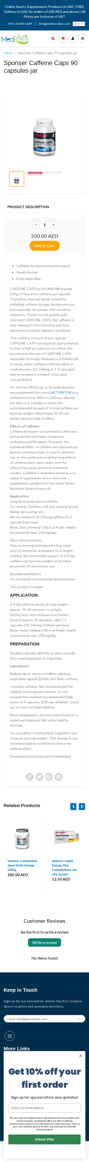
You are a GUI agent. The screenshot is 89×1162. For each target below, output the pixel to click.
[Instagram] (10, 1036)
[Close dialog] (81, 1056)
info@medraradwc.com (54, 23)
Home (8, 53)
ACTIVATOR (61, 392)
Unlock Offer (44, 1139)
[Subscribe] (79, 1019)
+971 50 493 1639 (20, 23)
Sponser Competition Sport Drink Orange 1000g (22, 865)
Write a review (44, 942)
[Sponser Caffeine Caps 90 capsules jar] (44, 131)
